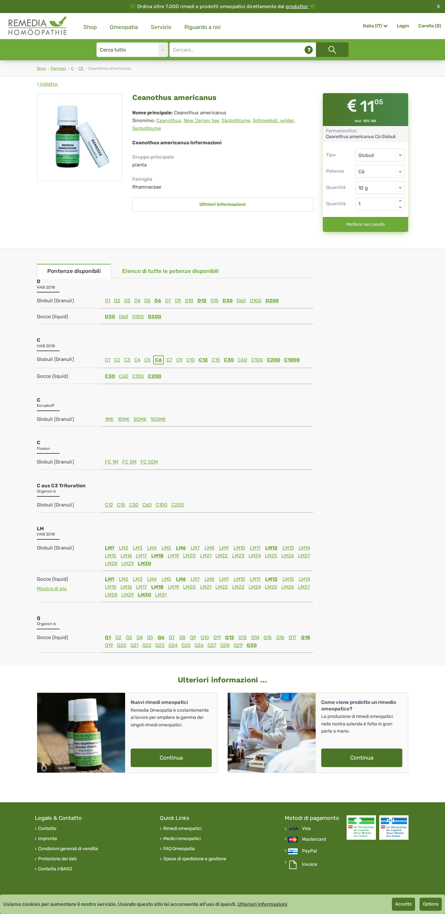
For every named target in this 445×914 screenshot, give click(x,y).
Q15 (268, 637)
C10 (190, 360)
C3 (127, 360)
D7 (168, 301)
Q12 (229, 637)
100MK (158, 419)
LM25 (271, 556)
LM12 (271, 548)
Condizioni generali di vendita (68, 849)
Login (403, 26)
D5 (147, 301)
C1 (107, 360)
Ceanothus (168, 120)
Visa (306, 828)
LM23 (238, 556)
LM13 (288, 548)
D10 (189, 301)
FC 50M (149, 462)
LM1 (109, 548)
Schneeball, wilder (273, 120)
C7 (169, 360)
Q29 (238, 645)
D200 (272, 301)
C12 (203, 360)
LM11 (255, 548)
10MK (124, 419)
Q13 (242, 637)
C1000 (292, 360)
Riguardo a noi (202, 27)
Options (430, 904)
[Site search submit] (332, 49)
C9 (179, 360)
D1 (107, 301)
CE (81, 68)
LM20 (189, 556)
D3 (127, 301)
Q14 (255, 637)
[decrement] (400, 207)
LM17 (141, 556)
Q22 (146, 645)
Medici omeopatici (182, 838)
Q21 (134, 645)
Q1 (108, 637)
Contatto (47, 828)
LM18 (157, 556)
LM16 (126, 556)
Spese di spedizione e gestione (194, 859)
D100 (256, 301)
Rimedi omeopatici (182, 828)
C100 (257, 360)
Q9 (193, 637)
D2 (117, 301)
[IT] (38, 26)
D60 (241, 301)
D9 (178, 301)
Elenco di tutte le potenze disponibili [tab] (170, 271)
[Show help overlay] (309, 50)
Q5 (150, 637)
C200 (273, 360)
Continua (171, 757)
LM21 (205, 556)
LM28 (111, 563)
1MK (109, 419)
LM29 (128, 563)
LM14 (304, 548)
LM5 (166, 548)
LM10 (239, 548)
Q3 (129, 637)
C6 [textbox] (361, 172)
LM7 (195, 548)
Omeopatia (124, 27)
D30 (228, 301)
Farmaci (58, 68)
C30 (229, 360)
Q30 (252, 645)
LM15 (110, 556)
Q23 (160, 645)
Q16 (280, 637)
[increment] (400, 200)
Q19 (109, 645)
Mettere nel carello (365, 224)
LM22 (221, 556)
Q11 (217, 637)
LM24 (255, 556)
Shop (90, 27)
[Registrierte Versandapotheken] (361, 827)
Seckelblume (146, 128)
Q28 (225, 645)
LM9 (224, 548)
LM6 (181, 548)
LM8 (209, 548)
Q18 (305, 637)
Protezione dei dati (57, 859)
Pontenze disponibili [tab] (74, 271)
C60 (242, 360)
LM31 (160, 595)
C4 (137, 360)
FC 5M (129, 462)
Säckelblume (236, 120)
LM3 (137, 548)
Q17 (292, 637)
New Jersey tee (201, 120)
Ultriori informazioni (222, 204)
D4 (137, 301)
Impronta (47, 838)
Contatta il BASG (55, 869)
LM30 (144, 563)
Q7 (172, 637)
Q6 (161, 637)
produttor (297, 6)
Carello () (429, 26)
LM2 (123, 548)
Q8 (182, 637)
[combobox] (380, 171)
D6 (157, 301)
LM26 (287, 556)
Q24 (173, 645)
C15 (216, 360)
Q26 (199, 645)
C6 (158, 360)
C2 (117, 360)
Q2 (118, 637)
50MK (140, 419)
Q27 (212, 645)
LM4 (152, 548)
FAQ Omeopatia (179, 849)
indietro (48, 84)
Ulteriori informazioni (262, 904)
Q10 (205, 637)
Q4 (139, 637)
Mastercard (314, 839)
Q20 (121, 645)
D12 (202, 301)
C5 (147, 360)
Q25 (186, 645)
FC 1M (111, 462)
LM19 (173, 556)
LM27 (304, 556)
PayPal (309, 851)
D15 (214, 301)
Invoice (309, 864)
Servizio (161, 27)
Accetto (403, 904)
